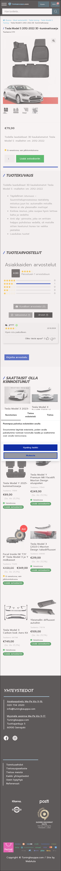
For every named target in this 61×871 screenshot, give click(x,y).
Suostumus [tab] (11, 415)
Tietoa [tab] (50, 415)
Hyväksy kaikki (30, 447)
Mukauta (30, 455)
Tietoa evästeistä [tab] (30, 415)
